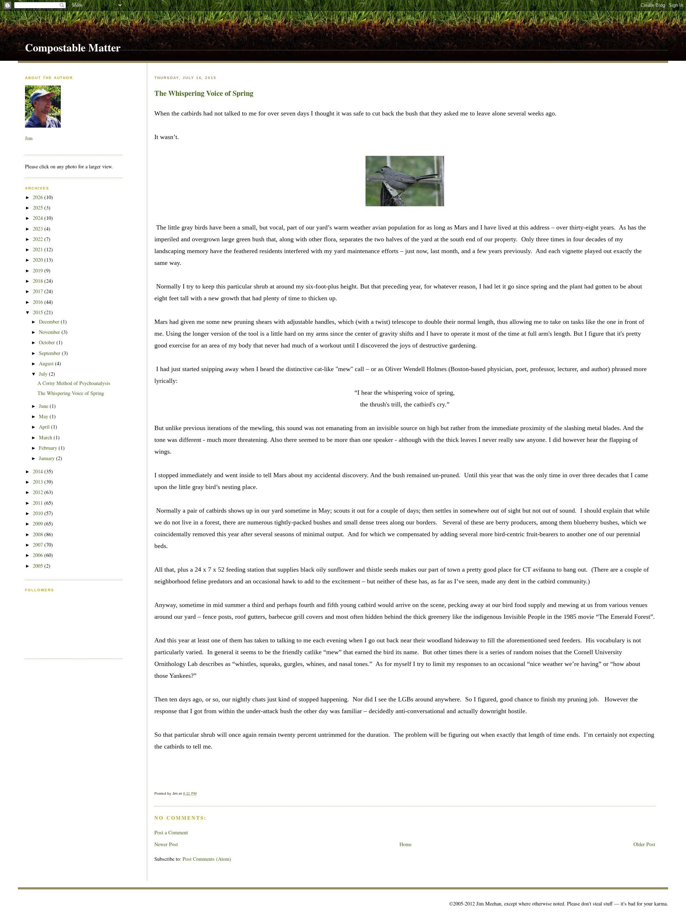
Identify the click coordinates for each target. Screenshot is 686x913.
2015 (38, 312)
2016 (38, 301)
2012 (38, 492)
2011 (38, 502)
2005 (38, 565)
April (45, 426)
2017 (38, 291)
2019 (38, 270)
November (50, 332)
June (44, 406)
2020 (38, 259)
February (49, 447)
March (46, 437)
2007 (38, 544)
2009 (38, 523)
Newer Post (166, 844)
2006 (38, 555)
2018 (38, 280)
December (50, 321)
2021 (38, 249)
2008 (38, 534)
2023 (38, 228)
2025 (38, 207)
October (47, 342)
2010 (38, 513)
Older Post (644, 844)
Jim (29, 138)
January (47, 458)
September (50, 353)
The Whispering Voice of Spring (203, 93)
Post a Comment (171, 832)
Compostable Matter (72, 47)
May (44, 416)
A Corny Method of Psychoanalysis (74, 383)
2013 (38, 481)
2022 (38, 239)
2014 (38, 471)
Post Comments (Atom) (207, 858)
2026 (38, 197)
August (47, 363)
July (44, 373)
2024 (38, 217)
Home (405, 844)
